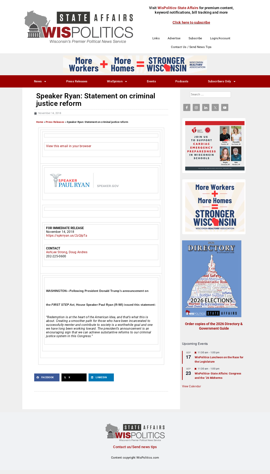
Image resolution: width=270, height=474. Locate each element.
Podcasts (181, 81)
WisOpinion (115, 81)
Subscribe (195, 38)
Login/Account (220, 38)
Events (151, 81)
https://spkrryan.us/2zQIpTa (66, 235)
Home (39, 121)
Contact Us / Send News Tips (191, 47)
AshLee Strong (56, 252)
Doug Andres (78, 252)
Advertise (174, 38)
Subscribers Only (219, 81)
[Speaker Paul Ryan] (101, 180)
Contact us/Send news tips (135, 447)
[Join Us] (215, 145)
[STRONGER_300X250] (215, 207)
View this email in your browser (68, 146)
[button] (46, 377)
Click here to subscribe (191, 22)
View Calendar (191, 386)
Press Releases (77, 81)
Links (156, 38)
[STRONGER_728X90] (135, 64)
